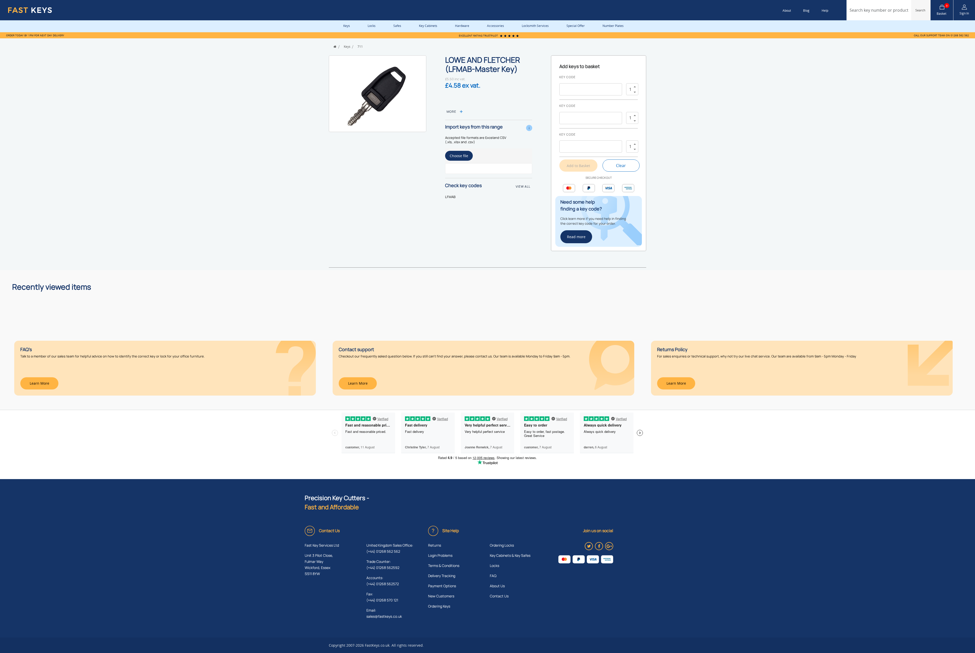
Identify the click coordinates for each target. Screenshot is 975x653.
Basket (942, 10)
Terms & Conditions (443, 565)
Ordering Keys (439, 606)
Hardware (462, 26)
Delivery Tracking (441, 575)
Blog (806, 10)
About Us (497, 585)
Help (825, 10)
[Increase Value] (635, 86)
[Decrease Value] (635, 92)
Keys (346, 26)
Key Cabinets (428, 26)
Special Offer (575, 26)
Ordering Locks (502, 545)
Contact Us (499, 596)
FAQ (493, 575)
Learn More (39, 383)
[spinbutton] (630, 89)
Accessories (495, 26)
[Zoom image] (377, 96)
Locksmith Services (535, 26)
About (787, 10)
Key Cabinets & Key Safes (510, 555)
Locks (372, 26)
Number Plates (613, 26)
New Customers (441, 596)
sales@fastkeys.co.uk (384, 616)
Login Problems (440, 555)
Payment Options (442, 585)
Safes (397, 26)
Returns (434, 545)
